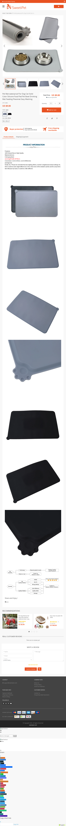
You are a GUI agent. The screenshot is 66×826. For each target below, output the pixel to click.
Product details (8, 137)
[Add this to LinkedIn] (7, 603)
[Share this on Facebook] (5, 603)
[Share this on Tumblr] (13, 603)
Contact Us (37, 693)
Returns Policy (6, 697)
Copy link (15, 824)
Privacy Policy (37, 684)
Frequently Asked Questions (41, 695)
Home (3, 13)
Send (15, 736)
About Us (36, 683)
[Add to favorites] (16, 603)
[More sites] (10, 743)
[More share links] (18, 603)
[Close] (0, 756)
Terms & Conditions (39, 686)
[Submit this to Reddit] (6, 743)
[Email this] (12, 603)
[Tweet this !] (6, 603)
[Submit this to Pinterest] (9, 603)
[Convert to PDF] (10, 603)
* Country (5, 659)
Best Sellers (9, 13)
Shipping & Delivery (7, 695)
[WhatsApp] (17, 603)
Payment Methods (7, 693)
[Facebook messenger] (4, 743)
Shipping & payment (22, 137)
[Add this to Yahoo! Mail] (14, 603)
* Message (37, 651)
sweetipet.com (33, 725)
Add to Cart (52, 110)
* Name (6, 651)
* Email (6, 656)
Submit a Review (30, 669)
